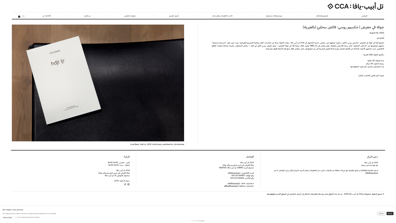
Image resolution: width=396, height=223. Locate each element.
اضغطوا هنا (271, 194)
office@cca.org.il (231, 186)
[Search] (23, 16)
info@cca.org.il (234, 173)
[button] (46, 16)
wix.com (314, 194)
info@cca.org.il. (371, 173)
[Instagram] (128, 184)
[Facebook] (125, 184)
